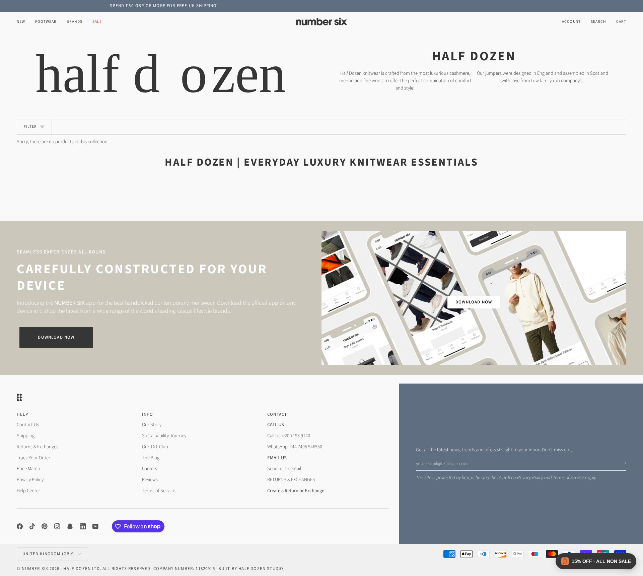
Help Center (28, 490)
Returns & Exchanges (37, 446)
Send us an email (284, 468)
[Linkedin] (83, 526)
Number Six (35, 569)
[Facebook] (20, 526)
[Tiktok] (32, 526)
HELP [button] (22, 414)
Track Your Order (33, 457)
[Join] (620, 462)
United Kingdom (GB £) (48, 554)
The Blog (150, 457)
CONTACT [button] (277, 414)
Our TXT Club (155, 446)
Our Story (151, 424)
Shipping (25, 435)
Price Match (28, 468)
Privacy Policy (530, 477)
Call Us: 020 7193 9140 (288, 435)
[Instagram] (57, 526)
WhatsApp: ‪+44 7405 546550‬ (294, 446)
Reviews (150, 479)
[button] (46, 21)
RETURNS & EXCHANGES (291, 479)
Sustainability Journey (164, 435)
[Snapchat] (70, 526)
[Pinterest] (45, 526)
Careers (149, 468)
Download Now (56, 337)
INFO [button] (147, 414)
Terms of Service (568, 477)
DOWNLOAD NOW (473, 302)
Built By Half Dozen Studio (250, 569)
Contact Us (28, 424)
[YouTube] (95, 526)
